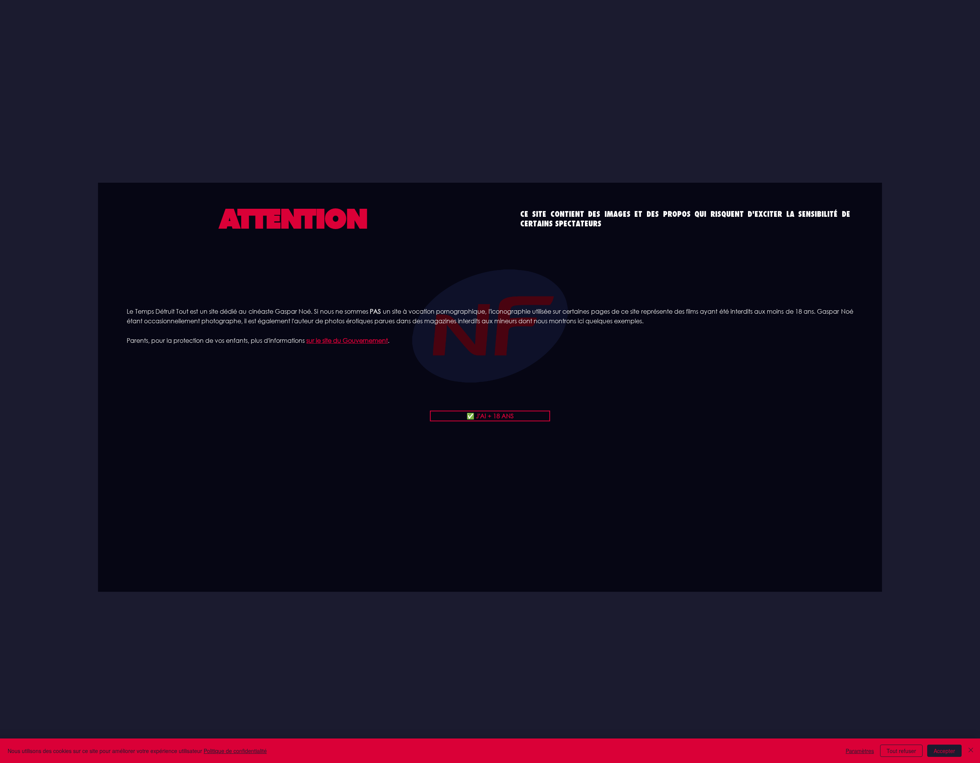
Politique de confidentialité (235, 751)
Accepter (944, 751)
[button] (490, 416)
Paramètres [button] (860, 751)
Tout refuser (901, 751)
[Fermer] (970, 751)
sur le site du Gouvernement (347, 340)
